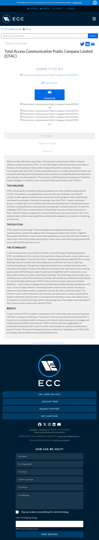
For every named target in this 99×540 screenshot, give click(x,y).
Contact (59, 9)
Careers (33, 9)
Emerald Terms (36, 343)
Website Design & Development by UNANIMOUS (49, 432)
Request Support (49, 409)
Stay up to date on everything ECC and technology (45, 512)
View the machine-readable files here (68, 436)
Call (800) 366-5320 (49, 394)
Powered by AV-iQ (57, 343)
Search (71, 9)
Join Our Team (49, 401)
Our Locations (49, 416)
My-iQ (28, 29)
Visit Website (50, 83)
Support (46, 9)
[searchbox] (17, 522)
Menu (94, 19)
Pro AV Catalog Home (11, 29)
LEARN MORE (77, 2)
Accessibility (33, 430)
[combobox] (49, 524)
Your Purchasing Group (26, 517)
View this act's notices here (61, 440)
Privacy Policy (46, 343)
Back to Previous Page (16, 43)
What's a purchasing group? (27, 529)
